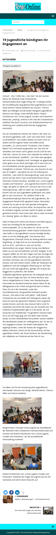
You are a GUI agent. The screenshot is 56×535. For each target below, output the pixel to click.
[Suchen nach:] (28, 22)
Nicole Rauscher (29, 50)
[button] (5, 492)
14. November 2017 (12, 50)
